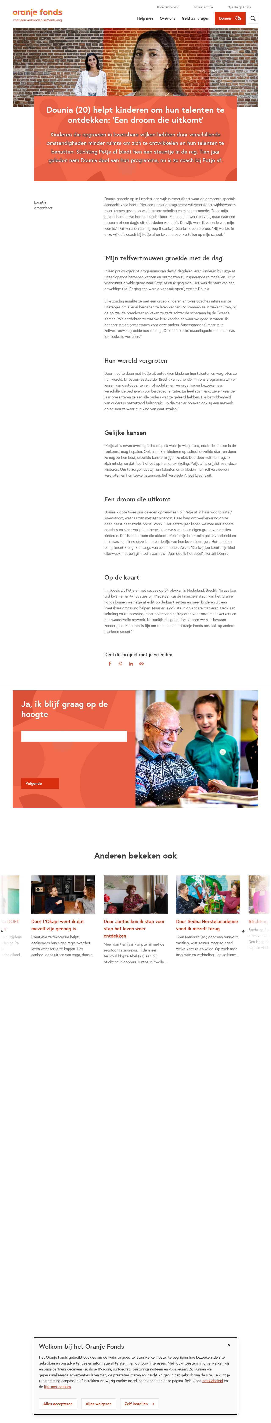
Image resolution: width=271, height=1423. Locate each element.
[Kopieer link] (141, 663)
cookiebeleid (212, 1381)
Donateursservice (168, 7)
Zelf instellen (136, 1403)
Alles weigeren (99, 1403)
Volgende (34, 783)
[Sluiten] (229, 1345)
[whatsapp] (120, 663)
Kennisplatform (203, 7)
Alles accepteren (58, 1403)
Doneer (225, 18)
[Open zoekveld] (253, 18)
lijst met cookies (57, 1386)
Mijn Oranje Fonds (239, 7)
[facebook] (109, 663)
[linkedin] (131, 663)
